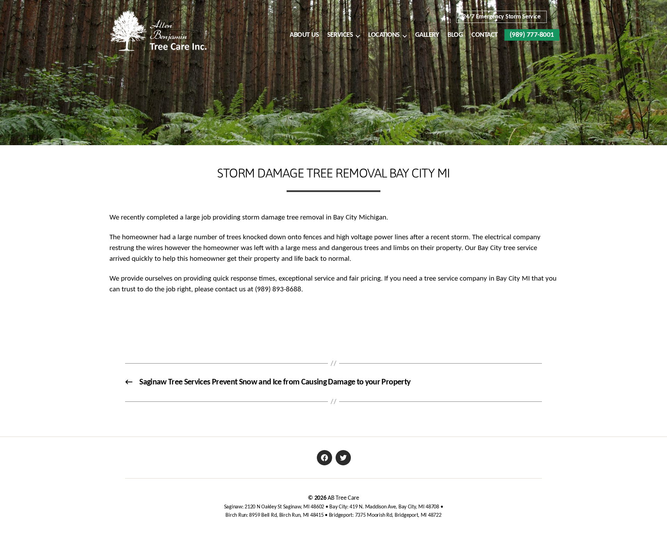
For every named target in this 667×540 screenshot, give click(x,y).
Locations (384, 35)
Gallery (427, 35)
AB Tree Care (343, 498)
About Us (304, 35)
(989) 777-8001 (532, 35)
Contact (484, 35)
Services (340, 35)
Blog (455, 35)
